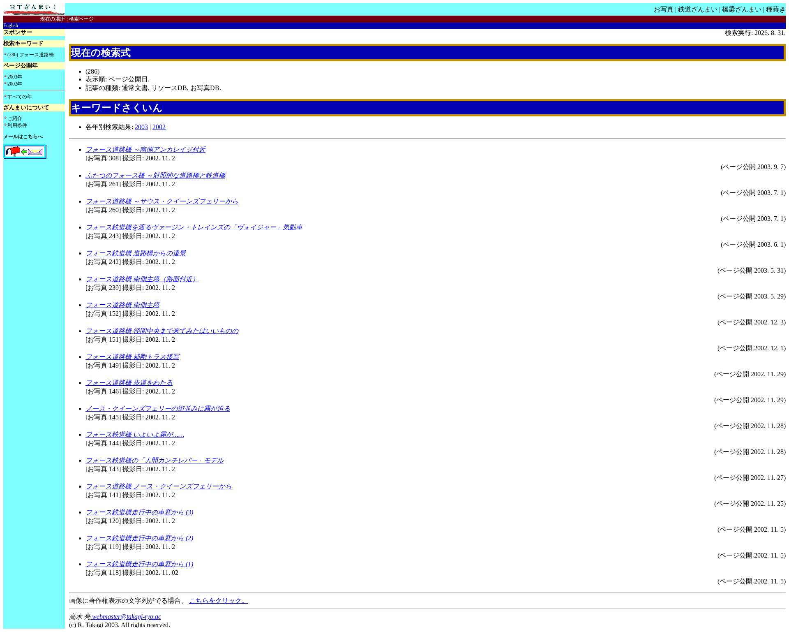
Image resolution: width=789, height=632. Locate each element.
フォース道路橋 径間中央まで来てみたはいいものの (161, 330)
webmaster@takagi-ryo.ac (125, 616)
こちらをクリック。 (218, 600)
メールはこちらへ (23, 136)
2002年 (14, 84)
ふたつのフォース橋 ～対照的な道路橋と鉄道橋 (155, 175)
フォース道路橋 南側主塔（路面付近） (142, 278)
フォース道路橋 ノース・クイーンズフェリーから (158, 486)
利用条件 (17, 125)
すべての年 (19, 97)
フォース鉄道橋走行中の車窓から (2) (139, 538)
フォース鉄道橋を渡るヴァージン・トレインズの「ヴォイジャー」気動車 (193, 227)
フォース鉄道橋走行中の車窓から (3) (139, 512)
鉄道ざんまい (697, 9)
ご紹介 (14, 118)
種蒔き (776, 9)
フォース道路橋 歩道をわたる (129, 382)
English (10, 25)
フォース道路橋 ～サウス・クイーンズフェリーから (161, 201)
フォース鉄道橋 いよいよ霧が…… (134, 434)
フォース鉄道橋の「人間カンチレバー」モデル (154, 460)
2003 (141, 126)
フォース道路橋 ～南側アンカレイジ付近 (145, 149)
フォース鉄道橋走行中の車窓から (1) (139, 563)
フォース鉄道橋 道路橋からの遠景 (135, 253)
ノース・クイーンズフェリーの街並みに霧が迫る (157, 408)
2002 (159, 126)
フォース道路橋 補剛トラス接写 (132, 356)
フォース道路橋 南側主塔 (122, 304)
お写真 (664, 9)
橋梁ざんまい (741, 9)
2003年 (14, 77)
